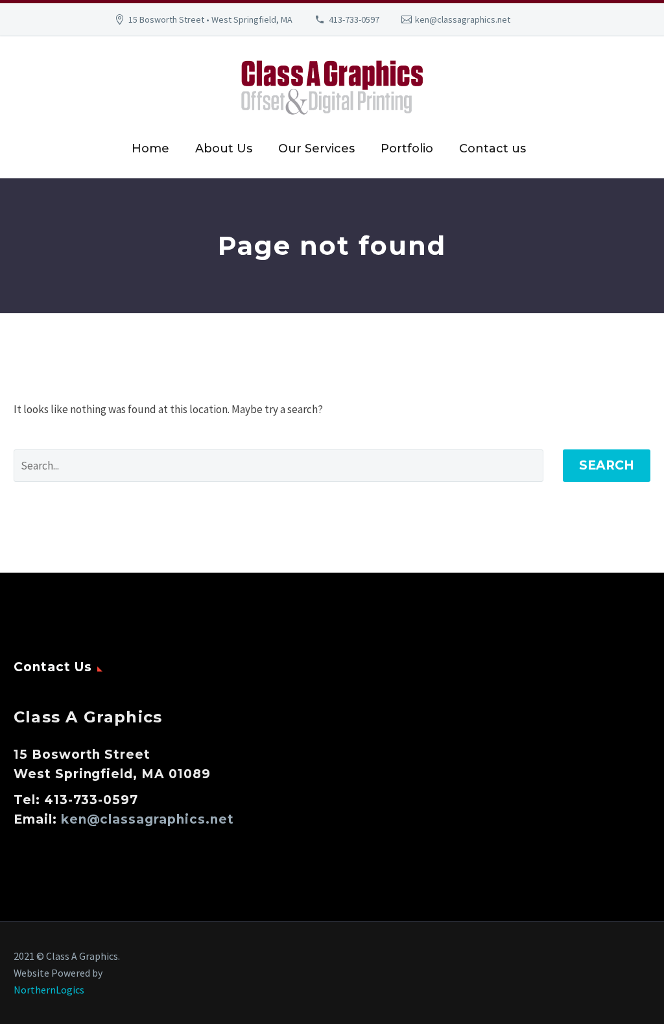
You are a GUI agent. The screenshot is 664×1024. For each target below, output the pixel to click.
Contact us (492, 148)
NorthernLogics (49, 989)
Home (150, 148)
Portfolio (407, 148)
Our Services (316, 148)
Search (606, 465)
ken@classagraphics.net (462, 19)
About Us (223, 148)
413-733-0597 (354, 19)
